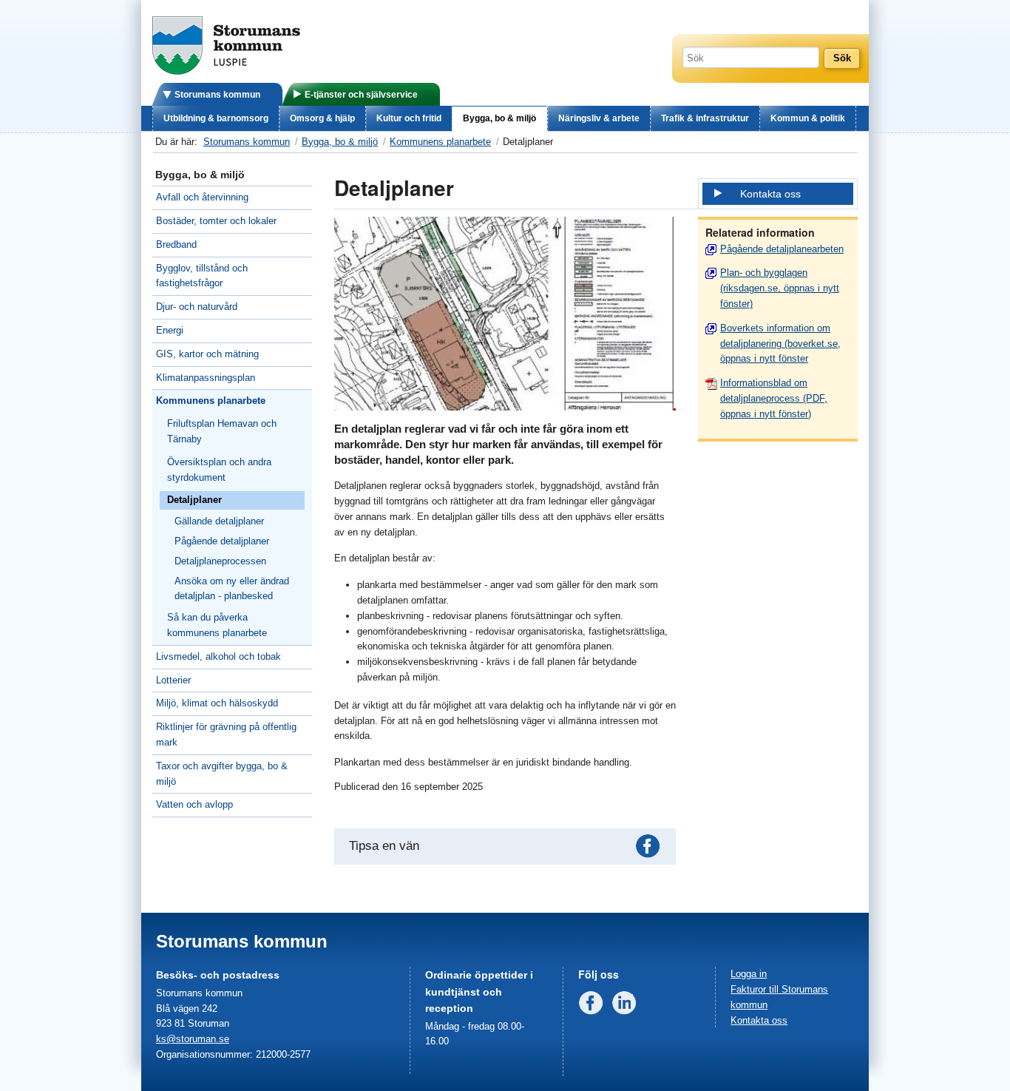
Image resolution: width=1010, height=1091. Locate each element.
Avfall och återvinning (202, 197)
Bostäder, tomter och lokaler (216, 220)
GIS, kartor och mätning (207, 353)
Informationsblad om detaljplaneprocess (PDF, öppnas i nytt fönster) (773, 398)
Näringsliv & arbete (599, 118)
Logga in (749, 973)
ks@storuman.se (192, 1038)
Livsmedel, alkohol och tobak (218, 656)
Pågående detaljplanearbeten (782, 248)
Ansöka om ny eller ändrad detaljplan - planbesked (231, 588)
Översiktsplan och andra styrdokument (219, 469)
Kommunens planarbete (440, 141)
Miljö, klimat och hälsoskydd (217, 703)
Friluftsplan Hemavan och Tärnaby (222, 431)
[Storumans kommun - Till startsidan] (226, 71)
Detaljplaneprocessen (220, 561)
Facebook (650, 849)
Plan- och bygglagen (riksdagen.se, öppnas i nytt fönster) (779, 288)
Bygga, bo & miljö (499, 118)
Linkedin (627, 1005)
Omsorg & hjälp (322, 118)
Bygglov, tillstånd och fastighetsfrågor (202, 276)
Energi (169, 330)
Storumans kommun (217, 94)
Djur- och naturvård (196, 306)
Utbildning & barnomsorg (215, 118)
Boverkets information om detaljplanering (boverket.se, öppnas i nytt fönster (780, 343)
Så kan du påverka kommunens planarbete (217, 625)
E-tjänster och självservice (361, 94)
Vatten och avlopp (194, 804)
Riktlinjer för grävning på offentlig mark (226, 734)
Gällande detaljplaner (219, 521)
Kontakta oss (770, 194)
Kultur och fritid (408, 118)
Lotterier (173, 680)
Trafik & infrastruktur (705, 118)
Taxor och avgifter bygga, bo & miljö (222, 773)
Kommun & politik (807, 118)
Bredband (176, 244)
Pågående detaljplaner (221, 541)
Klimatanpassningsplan (205, 377)
